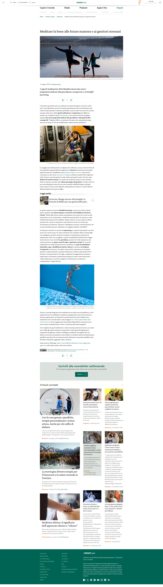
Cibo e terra (105, 12)
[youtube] (98, 580)
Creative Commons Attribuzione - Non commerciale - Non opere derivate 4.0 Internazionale (67, 350)
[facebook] (84, 580)
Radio (67, 7)
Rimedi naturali (46, 537)
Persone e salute (118, 12)
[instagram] (102, 580)
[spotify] (95, 580)
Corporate (43, 572)
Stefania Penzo (56, 84)
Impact (120, 7)
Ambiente (43, 12)
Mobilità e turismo (91, 12)
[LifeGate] (81, 2)
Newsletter (24, 2)
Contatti (64, 556)
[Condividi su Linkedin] (71, 100)
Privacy (64, 567)
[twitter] (88, 580)
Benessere (45, 438)
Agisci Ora (102, 7)
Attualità (43, 553)
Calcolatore (44, 574)
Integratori (86, 423)
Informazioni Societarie (69, 569)
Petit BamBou (64, 115)
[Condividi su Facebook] (63, 100)
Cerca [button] (33, 2)
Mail (63, 564)
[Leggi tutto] (122, 385)
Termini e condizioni (68, 572)
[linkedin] (105, 580)
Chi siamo (65, 559)
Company (64, 553)
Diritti (52, 12)
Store (14, 2)
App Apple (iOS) (44, 559)
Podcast (83, 7)
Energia (60, 12)
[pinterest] (91, 580)
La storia (65, 561)
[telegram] (109, 580)
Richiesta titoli (45, 569)
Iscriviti (80, 374)
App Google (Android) (47, 561)
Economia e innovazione (74, 12)
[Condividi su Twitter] (67, 100)
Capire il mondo (47, 7)
